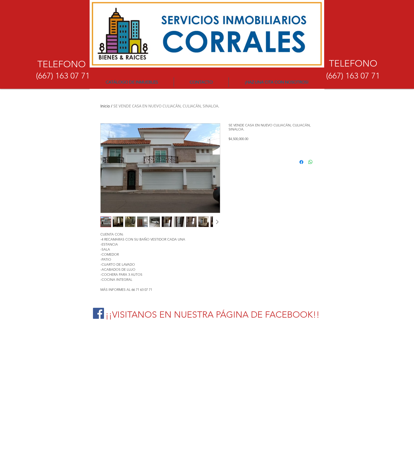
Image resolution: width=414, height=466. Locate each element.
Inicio (105, 106)
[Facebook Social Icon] (98, 313)
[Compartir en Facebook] (301, 162)
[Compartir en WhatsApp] (310, 162)
